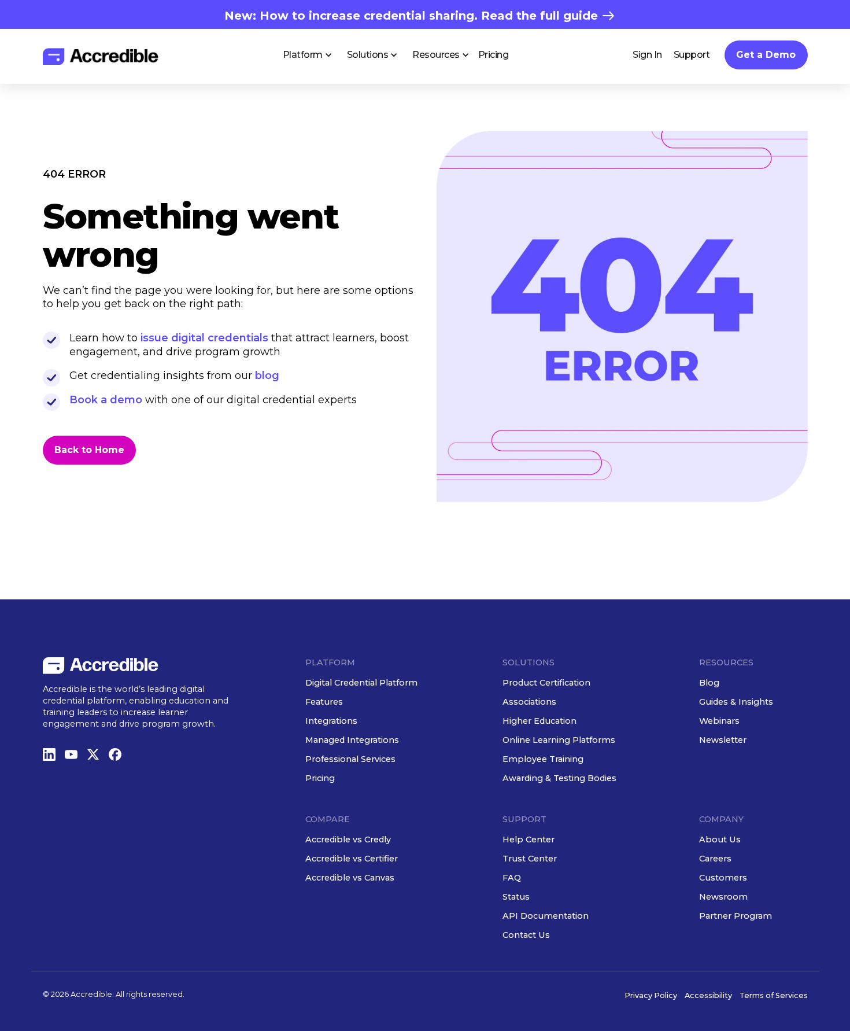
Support (692, 54)
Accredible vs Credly (348, 839)
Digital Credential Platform (361, 682)
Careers (715, 858)
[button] (303, 55)
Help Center (528, 839)
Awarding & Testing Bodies (559, 778)
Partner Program (735, 916)
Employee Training (542, 759)
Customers (723, 877)
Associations (529, 702)
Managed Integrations (352, 740)
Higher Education (539, 721)
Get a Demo (766, 54)
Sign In (647, 54)
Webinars (719, 721)
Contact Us (526, 935)
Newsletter (722, 740)
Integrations (331, 721)
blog (267, 375)
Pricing (493, 54)
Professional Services (350, 759)
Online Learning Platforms (558, 740)
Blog (709, 682)
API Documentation (545, 916)
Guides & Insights (736, 702)
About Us (720, 839)
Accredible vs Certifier (351, 858)
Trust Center (529, 858)
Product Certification (546, 682)
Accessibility (708, 995)
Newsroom (723, 897)
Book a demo (105, 399)
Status (516, 897)
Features (324, 702)
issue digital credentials (206, 338)
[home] (100, 56)
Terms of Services (774, 995)
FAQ (511, 877)
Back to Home (89, 449)
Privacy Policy (650, 995)
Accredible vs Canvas (349, 877)
